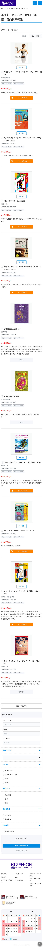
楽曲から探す (14, 8)
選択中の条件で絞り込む (21, 846)
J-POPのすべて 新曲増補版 (14, 201)
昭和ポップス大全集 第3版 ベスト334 (19, 530)
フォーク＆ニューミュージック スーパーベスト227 (22, 662)
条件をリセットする (21, 850)
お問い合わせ (19, 880)
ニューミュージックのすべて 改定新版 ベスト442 (22, 592)
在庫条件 (6, 825)
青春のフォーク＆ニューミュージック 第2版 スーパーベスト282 (22, 268)
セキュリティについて (35, 880)
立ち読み (21, 67)
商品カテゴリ (7, 750)
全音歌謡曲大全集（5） (12, 329)
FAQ (16, 877)
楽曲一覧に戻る (21, 706)
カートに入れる (22, 98)
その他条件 (6, 809)
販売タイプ (6, 789)
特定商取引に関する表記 (35, 875)
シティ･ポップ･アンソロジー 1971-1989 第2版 (22, 462)
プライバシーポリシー (6, 881)
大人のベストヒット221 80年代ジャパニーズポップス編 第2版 (23, 139)
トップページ (4, 8)
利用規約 (3, 877)
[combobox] (21, 724)
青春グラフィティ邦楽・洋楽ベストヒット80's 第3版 (23, 73)
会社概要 (3, 874)
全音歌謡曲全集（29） (12, 396)
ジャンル (5, 764)
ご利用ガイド (19, 874)
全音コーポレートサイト (35, 885)
